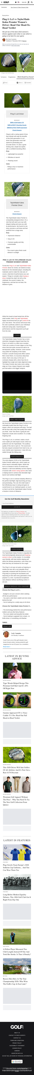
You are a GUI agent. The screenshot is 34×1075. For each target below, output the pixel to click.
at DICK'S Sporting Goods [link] (17, 125)
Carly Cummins (12, 39)
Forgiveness (11, 77)
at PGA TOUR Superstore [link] (17, 127)
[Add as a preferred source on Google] (17, 1061)
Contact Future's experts (17, 1035)
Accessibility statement (17, 1045)
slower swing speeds (18, 471)
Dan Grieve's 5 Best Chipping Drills (19, 7)
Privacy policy (17, 1043)
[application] (17, 381)
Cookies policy (17, 1048)
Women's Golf (7, 626)
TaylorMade (24, 318)
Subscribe (24, 2)
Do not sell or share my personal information (17, 1056)
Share (6, 82)
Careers (17, 1050)
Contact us (17, 1038)
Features (24, 41)
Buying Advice (5, 15)
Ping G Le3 (12, 265)
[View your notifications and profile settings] (15, 2)
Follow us (21, 82)
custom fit (25, 320)
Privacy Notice (21, 513)
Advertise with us (17, 1053)
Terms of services (20, 511)
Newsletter (28, 82)
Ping (15, 318)
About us (17, 1032)
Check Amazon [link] (17, 130)
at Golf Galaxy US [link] (17, 122)
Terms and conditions (17, 1040)
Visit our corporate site (22, 1068)
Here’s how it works (15, 45)
